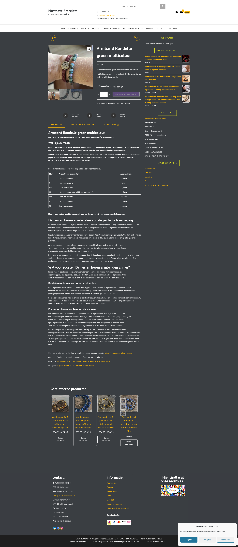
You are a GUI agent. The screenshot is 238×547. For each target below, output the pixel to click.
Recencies (149, 28)
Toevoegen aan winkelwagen (126, 94)
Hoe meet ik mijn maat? (111, 28)
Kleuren (84, 28)
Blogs (175, 28)
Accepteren (188, 540)
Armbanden (71, 28)
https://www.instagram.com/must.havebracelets (75, 365)
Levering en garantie (135, 28)
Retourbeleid (112, 491)
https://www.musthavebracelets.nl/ (118, 353)
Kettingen (95, 28)
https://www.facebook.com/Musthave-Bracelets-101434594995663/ (83, 361)
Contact (168, 28)
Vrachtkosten (150, 168)
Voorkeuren (225, 540)
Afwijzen (207, 540)
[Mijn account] (177, 12)
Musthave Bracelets (62, 10)
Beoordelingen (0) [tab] (111, 124)
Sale (123, 28)
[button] (89, 49)
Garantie (148, 173)
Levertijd (148, 177)
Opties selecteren (60, 439)
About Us (159, 28)
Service (148, 181)
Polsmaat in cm (104, 86)
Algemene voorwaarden (116, 504)
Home (63, 28)
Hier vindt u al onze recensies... (173, 479)
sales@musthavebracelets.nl (107, 15)
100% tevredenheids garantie (156, 185)
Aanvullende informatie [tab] (82, 124)
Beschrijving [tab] (56, 124)
